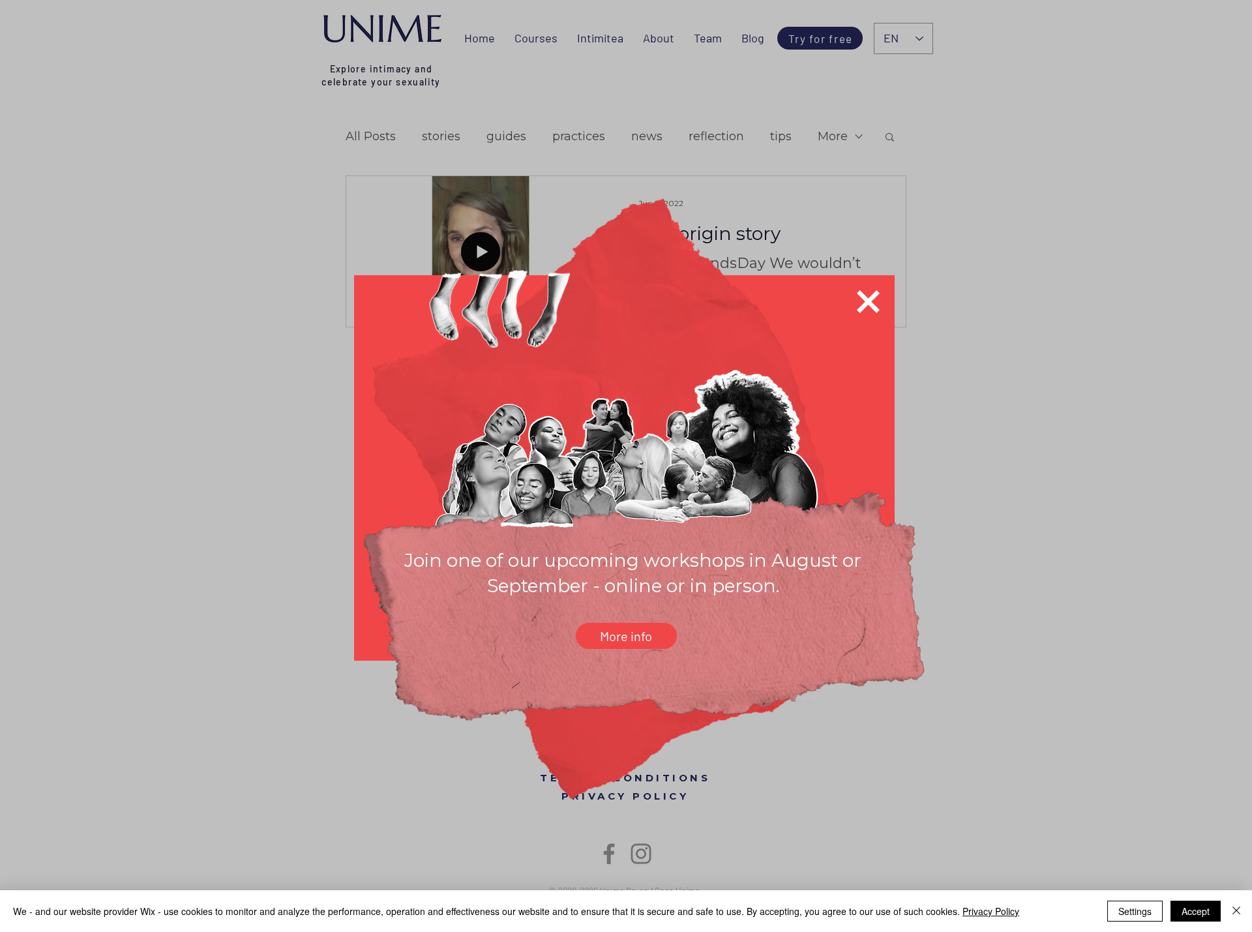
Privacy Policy (990, 911)
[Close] (1236, 911)
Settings (1135, 911)
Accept (1196, 911)
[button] (868, 301)
